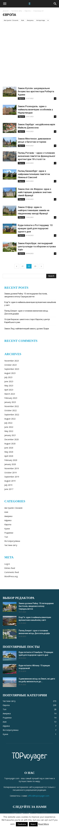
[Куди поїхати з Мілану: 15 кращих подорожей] (9, 669)
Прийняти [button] (22, 824)
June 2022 (8, 427)
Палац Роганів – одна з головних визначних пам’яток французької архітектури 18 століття (36, 156)
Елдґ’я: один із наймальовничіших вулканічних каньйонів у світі (30, 303)
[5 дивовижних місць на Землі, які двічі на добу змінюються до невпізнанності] (9, 682)
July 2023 (8, 377)
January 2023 (10, 402)
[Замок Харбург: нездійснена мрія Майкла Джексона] (9, 128)
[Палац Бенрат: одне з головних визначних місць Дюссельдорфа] (9, 634)
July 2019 (8, 485)
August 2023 (10, 373)
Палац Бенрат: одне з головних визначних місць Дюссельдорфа (26, 312)
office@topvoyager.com (38, 795)
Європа (28, 11)
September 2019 (11, 476)
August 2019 (10, 481)
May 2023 (8, 385)
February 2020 (10, 460)
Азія (22, 20)
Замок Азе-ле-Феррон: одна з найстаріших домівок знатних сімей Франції (35, 192)
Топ (6, 537)
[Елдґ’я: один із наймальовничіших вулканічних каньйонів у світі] (9, 621)
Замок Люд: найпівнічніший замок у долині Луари (26, 328)
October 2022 (10, 410)
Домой (6, 11)
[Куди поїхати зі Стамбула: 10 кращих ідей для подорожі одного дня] (9, 656)
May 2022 (8, 431)
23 (35, 266)
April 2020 (8, 456)
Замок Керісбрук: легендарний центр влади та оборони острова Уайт (37, 246)
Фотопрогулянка (12, 541)
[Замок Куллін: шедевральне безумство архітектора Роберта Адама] (9, 92)
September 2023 (11, 369)
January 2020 (10, 464)
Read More (43, 824)
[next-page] (41, 266)
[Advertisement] (29, 55)
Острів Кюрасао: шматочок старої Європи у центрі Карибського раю (27, 320)
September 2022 (11, 414)
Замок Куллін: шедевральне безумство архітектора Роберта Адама (36, 91)
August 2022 (10, 418)
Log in (7, 564)
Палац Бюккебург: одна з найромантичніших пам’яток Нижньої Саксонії (34, 174)
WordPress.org (11, 576)
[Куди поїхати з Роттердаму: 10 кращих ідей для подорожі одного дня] (9, 229)
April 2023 (8, 389)
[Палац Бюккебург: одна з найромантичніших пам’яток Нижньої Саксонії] (9, 174)
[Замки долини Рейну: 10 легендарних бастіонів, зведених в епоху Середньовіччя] (9, 607)
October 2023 (10, 365)
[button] (4, 3)
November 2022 (11, 406)
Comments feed (11, 572)
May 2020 (8, 452)
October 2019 (10, 472)
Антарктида (40, 20)
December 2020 (11, 439)
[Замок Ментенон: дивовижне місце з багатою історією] (9, 142)
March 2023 (9, 394)
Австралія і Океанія (11, 20)
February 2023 (10, 398)
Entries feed (9, 568)
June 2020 (8, 447)
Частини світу (16, 11)
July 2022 (8, 423)
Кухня (7, 528)
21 (23, 266)
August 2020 (10, 443)
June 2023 (8, 381)
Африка (7, 520)
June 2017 (8, 489)
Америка (30, 20)
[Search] (55, 3)
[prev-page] (16, 266)
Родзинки (8, 532)
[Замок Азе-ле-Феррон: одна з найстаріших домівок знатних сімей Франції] (9, 192)
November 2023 (11, 360)
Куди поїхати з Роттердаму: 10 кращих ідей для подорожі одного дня (35, 228)
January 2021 (10, 435)
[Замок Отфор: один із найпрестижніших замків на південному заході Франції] (9, 211)
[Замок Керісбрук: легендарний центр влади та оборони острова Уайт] (9, 247)
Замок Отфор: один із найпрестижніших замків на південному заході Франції (33, 210)
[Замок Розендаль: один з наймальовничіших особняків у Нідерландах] (9, 110)
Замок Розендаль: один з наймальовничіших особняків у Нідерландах (35, 109)
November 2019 (11, 468)
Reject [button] (33, 824)
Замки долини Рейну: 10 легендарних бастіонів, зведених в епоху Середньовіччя (25, 295)
